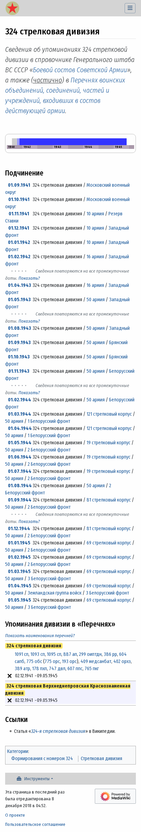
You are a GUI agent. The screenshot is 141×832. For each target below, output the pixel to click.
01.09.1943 (19, 342)
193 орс (69, 661)
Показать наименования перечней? (40, 635)
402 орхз (122, 661)
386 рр (110, 654)
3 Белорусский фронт (49, 579)
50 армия (96, 300)
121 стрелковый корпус (109, 414)
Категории (17, 751)
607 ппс (74, 669)
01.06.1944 (19, 457)
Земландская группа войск (54, 593)
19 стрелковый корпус (108, 443)
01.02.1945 (19, 557)
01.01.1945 (19, 543)
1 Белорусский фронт (49, 421)
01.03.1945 (19, 571)
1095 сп (54, 654)
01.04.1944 (20, 428)
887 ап (70, 654)
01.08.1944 (20, 486)
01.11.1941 (19, 214)
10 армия (95, 214)
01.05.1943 (19, 300)
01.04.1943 (19, 285)
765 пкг (92, 669)
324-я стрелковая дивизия (58, 731)
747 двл (57, 669)
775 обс (34, 661)
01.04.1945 (19, 586)
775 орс (52, 661)
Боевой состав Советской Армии (80, 70)
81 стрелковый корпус (109, 500)
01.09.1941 (19, 185)
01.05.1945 (19, 600)
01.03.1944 (19, 414)
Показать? (29, 278)
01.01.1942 (19, 242)
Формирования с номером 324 (42, 758)
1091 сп (21, 654)
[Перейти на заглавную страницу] (12, 9)
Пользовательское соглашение (35, 824)
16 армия (95, 257)
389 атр (22, 669)
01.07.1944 (19, 471)
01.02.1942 (19, 257)
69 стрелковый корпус (109, 543)
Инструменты (37, 778)
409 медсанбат (95, 661)
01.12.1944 (19, 528)
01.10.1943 (19, 357)
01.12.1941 (18, 228)
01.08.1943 (19, 328)
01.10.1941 (18, 199)
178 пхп (39, 669)
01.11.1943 (18, 371)
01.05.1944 (19, 443)
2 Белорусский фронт (49, 450)
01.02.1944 (19, 400)
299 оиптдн (90, 654)
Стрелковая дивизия (101, 758)
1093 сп (37, 654)
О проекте (15, 815)
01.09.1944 (19, 500)
